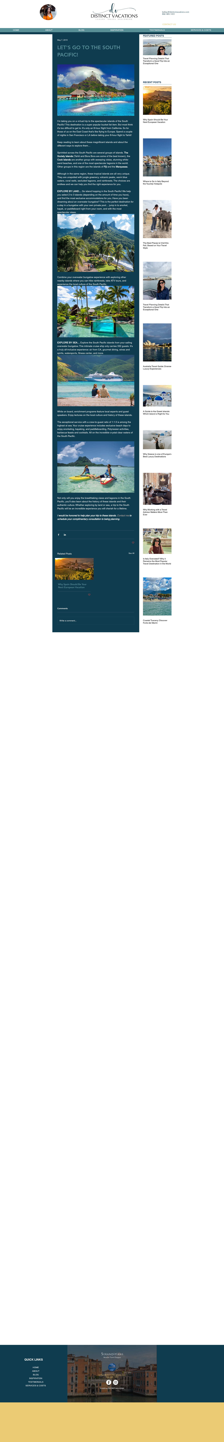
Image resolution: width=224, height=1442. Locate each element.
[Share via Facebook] (58, 534)
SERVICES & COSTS (36, 1385)
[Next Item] (167, 47)
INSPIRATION (35, 1378)
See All (131, 553)
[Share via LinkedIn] (65, 534)
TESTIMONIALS (35, 1382)
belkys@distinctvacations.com (175, 12)
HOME (36, 1367)
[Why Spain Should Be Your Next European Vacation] (74, 569)
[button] (116, 30)
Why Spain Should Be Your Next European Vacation (72, 586)
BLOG (36, 1374)
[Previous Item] (147, 47)
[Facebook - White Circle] (108, 1382)
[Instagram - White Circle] (115, 1382)
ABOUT (35, 1371)
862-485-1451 (168, 14)
